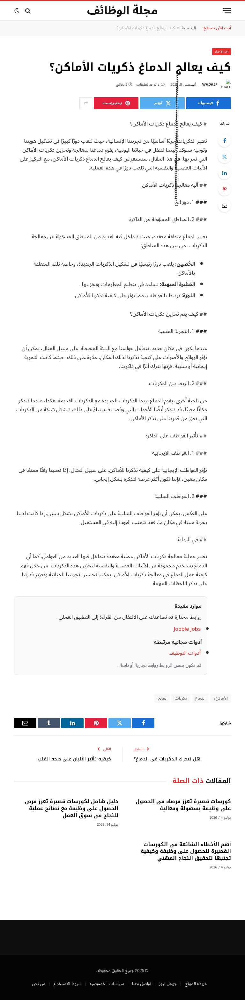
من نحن (38, 983)
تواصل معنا (141, 983)
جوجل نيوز (168, 983)
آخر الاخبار (222, 51)
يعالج (162, 698)
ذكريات (180, 698)
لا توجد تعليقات (148, 84)
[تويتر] (224, 156)
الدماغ (200, 698)
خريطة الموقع (196, 983)
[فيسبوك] (224, 140)
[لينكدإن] (224, 173)
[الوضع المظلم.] (17, 11)
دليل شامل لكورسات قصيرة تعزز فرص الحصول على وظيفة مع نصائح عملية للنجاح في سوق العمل (71, 808)
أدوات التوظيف (184, 652)
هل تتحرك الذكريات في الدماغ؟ (167, 758)
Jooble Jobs (187, 629)
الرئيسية (189, 28)
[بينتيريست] (224, 189)
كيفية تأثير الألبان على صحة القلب (74, 758)
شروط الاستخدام (67, 983)
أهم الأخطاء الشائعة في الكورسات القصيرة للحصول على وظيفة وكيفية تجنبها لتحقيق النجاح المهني (186, 851)
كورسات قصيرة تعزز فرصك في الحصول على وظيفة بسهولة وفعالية (183, 805)
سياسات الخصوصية (107, 983)
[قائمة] (227, 11)
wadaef (209, 84)
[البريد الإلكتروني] (224, 205)
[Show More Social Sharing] (85, 103)
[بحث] (28, 11)
